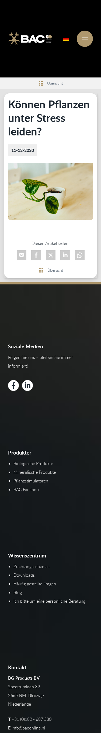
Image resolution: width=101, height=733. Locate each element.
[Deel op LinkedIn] (65, 255)
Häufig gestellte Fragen (34, 584)
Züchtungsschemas (31, 566)
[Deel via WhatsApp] (80, 255)
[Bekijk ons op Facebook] (13, 385)
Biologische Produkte (33, 463)
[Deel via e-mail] (21, 255)
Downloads (24, 575)
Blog (17, 592)
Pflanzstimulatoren (30, 481)
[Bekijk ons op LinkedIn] (27, 385)
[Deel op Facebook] (36, 255)
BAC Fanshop (26, 489)
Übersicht (55, 83)
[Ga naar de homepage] (30, 38)
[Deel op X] (50, 255)
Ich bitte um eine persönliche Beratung (49, 601)
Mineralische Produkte (34, 472)
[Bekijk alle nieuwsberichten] (41, 83)
